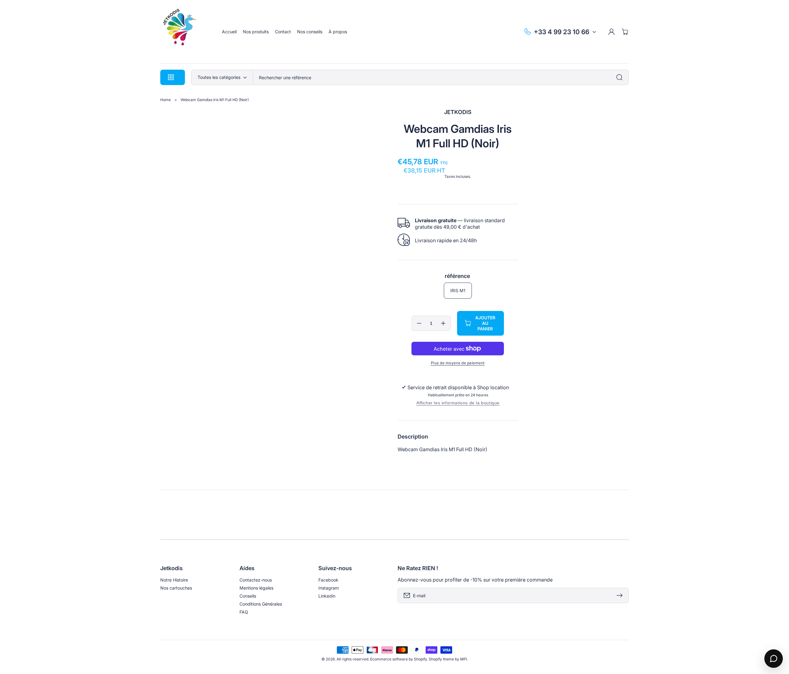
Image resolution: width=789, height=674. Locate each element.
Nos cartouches (176, 587)
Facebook (328, 579)
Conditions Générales (260, 604)
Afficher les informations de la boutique (458, 402)
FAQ (243, 612)
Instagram (328, 587)
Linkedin (326, 595)
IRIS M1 (457, 290)
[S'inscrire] (621, 595)
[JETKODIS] (185, 31)
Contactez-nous (255, 579)
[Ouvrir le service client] (773, 658)
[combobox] (441, 77)
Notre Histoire (174, 579)
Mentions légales (256, 587)
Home (165, 99)
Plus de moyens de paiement (458, 363)
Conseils (247, 595)
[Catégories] (621, 77)
